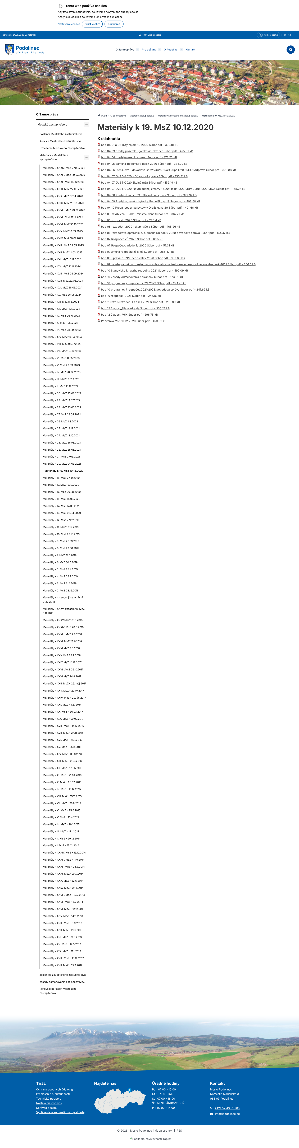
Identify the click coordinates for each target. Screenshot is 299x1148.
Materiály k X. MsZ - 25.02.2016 (62, 782)
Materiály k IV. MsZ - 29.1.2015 (61, 824)
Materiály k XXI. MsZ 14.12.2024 (62, 259)
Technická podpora (48, 1098)
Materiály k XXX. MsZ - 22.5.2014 (63, 880)
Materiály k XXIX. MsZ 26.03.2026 (63, 203)
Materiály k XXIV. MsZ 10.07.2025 (63, 238)
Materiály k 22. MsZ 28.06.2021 (62, 449)
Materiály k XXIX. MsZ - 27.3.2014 (63, 887)
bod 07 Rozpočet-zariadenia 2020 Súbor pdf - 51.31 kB (137, 245)
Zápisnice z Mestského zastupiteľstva (62, 974)
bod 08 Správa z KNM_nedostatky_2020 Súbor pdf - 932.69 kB (143, 258)
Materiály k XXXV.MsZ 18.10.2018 (63, 620)
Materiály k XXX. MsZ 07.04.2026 (63, 196)
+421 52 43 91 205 (227, 1108)
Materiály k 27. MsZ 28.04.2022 (62, 414)
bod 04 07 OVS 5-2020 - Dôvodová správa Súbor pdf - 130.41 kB (144, 176)
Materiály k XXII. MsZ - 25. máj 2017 (64, 683)
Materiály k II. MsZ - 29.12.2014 (61, 838)
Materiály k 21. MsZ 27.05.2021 (61, 456)
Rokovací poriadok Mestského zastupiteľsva (57, 991)
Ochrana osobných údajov (55, 1089)
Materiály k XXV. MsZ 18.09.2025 (63, 231)
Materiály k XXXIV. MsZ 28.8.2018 (63, 627)
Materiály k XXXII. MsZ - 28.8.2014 (64, 866)
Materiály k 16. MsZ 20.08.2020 (62, 491)
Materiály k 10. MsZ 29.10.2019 (61, 534)
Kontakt (190, 49)
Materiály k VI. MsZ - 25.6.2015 (61, 810)
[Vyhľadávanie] (291, 49)
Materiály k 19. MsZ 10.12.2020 (63, 470)
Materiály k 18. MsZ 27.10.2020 (61, 477)
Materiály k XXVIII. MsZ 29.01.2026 (64, 210)
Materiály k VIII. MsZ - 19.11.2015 (62, 796)
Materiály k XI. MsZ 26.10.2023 (61, 315)
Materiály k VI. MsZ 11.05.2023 (61, 358)
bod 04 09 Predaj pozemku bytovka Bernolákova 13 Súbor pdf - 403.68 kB (150, 201)
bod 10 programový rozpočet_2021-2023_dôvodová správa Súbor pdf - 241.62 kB (155, 289)
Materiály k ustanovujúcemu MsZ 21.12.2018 (63, 599)
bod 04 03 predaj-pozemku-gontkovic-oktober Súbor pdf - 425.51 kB (147, 151)
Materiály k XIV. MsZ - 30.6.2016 (62, 754)
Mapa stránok (163, 1130)
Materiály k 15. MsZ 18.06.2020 (61, 499)
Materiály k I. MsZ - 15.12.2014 (61, 845)
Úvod (104, 115)
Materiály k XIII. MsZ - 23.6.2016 (62, 761)
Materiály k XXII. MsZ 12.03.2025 (63, 252)
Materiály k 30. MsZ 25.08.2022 (62, 393)
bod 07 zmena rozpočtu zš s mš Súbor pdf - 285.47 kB (137, 251)
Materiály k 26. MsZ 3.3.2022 (60, 421)
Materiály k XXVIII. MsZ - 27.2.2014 (64, 895)
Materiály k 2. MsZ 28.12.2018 (61, 590)
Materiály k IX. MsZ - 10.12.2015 (62, 789)
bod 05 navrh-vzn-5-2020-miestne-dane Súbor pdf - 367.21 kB (142, 214)
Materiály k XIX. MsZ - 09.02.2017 (63, 718)
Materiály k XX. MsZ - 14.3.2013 (62, 944)
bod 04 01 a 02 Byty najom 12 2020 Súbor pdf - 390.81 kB (139, 145)
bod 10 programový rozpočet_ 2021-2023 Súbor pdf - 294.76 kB (143, 283)
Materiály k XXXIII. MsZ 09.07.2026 (64, 174)
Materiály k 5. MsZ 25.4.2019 (60, 569)
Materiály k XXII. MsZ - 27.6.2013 (62, 930)
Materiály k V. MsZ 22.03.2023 (61, 365)
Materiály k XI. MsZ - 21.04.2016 (62, 775)
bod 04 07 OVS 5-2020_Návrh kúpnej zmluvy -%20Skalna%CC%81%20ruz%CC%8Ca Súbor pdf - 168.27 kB (173, 188)
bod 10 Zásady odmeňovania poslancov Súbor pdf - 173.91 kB (142, 277)
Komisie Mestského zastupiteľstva (60, 141)
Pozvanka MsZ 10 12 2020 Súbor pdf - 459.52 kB (133, 321)
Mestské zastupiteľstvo (52, 124)
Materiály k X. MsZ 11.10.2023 (60, 322)
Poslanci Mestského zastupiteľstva (60, 134)
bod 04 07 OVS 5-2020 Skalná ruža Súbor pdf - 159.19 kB (139, 182)
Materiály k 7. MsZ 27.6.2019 (59, 555)
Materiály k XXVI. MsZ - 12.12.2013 (63, 909)
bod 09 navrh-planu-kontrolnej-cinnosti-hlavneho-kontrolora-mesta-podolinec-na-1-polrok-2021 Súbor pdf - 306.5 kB (178, 264)
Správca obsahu (46, 1107)
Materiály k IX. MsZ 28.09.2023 (62, 330)
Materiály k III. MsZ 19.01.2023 (61, 379)
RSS (179, 1130)
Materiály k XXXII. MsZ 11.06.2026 (63, 182)
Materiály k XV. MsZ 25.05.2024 (62, 294)
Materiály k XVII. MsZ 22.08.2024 (63, 280)
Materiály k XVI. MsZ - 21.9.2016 (62, 739)
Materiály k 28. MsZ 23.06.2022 (62, 407)
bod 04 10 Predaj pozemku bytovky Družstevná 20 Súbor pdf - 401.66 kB (149, 207)
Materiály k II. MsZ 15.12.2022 (60, 386)
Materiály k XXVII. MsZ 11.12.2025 (63, 217)
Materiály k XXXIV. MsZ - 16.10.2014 (64, 852)
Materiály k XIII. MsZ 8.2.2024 (61, 301)
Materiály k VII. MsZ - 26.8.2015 (62, 803)
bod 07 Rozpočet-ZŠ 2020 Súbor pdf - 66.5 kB (132, 239)
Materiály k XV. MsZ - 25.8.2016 (62, 747)
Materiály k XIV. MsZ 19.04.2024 (62, 337)
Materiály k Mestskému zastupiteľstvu (53, 157)
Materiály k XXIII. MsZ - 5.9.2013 (62, 923)
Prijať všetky (92, 23)
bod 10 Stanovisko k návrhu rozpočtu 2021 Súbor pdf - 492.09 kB (144, 270)
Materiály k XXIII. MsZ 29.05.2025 (63, 245)
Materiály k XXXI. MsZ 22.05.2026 (63, 189)
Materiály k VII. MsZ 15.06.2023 (62, 351)
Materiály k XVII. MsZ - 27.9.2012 (62, 965)
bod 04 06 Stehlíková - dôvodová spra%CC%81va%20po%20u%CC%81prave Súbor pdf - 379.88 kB (168, 170)
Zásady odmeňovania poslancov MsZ (62, 981)
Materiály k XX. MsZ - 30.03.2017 (63, 711)
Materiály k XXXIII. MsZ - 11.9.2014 (63, 859)
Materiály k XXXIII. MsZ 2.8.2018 (62, 634)
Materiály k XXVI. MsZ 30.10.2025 (63, 224)
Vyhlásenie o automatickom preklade (60, 1112)
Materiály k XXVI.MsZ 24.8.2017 (62, 676)
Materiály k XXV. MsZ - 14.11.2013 (63, 916)
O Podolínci (171, 49)
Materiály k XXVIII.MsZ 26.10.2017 (63, 669)
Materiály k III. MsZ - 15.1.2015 (61, 831)
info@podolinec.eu (227, 1114)
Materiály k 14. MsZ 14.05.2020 (61, 506)
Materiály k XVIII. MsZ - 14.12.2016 (63, 725)
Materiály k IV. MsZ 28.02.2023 (61, 372)
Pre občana (149, 49)
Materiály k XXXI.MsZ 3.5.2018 (61, 648)
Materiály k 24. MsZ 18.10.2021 (61, 435)
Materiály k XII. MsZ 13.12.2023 (61, 308)
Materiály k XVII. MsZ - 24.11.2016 (63, 732)
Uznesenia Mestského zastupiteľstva (62, 148)
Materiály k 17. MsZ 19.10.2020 (61, 484)
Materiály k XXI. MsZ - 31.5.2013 (62, 937)
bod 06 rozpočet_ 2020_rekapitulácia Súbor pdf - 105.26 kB (140, 226)
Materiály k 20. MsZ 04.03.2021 (62, 463)
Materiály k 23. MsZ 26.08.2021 (62, 442)
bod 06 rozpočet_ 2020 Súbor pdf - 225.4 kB (131, 220)
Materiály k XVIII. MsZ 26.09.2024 (63, 273)
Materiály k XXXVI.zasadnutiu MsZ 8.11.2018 (64, 611)
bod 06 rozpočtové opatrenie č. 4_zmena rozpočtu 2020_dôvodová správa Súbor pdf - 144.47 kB (165, 233)
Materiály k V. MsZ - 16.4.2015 (61, 817)
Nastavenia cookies (69, 23)
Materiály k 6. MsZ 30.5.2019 (60, 562)
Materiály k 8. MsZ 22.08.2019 (61, 548)
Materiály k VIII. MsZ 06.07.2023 (62, 344)
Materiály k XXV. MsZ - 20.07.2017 (63, 690)
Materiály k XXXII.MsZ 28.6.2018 (62, 641)
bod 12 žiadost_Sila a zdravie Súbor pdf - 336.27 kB (135, 308)
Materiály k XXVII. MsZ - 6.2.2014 (63, 901)
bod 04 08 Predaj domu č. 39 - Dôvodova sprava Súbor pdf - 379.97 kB (149, 195)
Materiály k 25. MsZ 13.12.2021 (61, 428)
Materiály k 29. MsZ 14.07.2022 (61, 400)
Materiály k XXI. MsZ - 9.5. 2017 (62, 704)
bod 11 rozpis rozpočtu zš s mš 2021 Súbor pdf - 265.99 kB (140, 302)
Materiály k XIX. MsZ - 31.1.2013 (62, 951)
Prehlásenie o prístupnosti (53, 1094)
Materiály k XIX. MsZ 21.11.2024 (62, 266)
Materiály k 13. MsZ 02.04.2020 (62, 513)
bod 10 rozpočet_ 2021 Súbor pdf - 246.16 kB (131, 295)
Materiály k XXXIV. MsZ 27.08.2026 (64, 168)
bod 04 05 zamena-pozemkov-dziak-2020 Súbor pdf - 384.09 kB (144, 163)
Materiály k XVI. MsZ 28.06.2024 (62, 287)
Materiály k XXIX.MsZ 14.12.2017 (62, 662)
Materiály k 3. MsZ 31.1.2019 (59, 583)
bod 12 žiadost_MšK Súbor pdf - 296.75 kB (129, 314)
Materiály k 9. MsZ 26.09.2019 (61, 541)
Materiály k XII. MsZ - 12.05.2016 (62, 768)
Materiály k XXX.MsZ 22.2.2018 (62, 655)
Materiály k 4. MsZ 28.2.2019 (60, 576)
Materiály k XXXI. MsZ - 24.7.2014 (63, 873)
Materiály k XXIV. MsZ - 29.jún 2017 (64, 697)
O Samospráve (125, 49)
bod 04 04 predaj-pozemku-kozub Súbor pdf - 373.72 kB (139, 157)
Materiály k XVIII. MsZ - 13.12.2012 (63, 958)
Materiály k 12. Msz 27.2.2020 (61, 520)
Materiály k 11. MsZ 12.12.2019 (61, 527)
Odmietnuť (114, 23)
